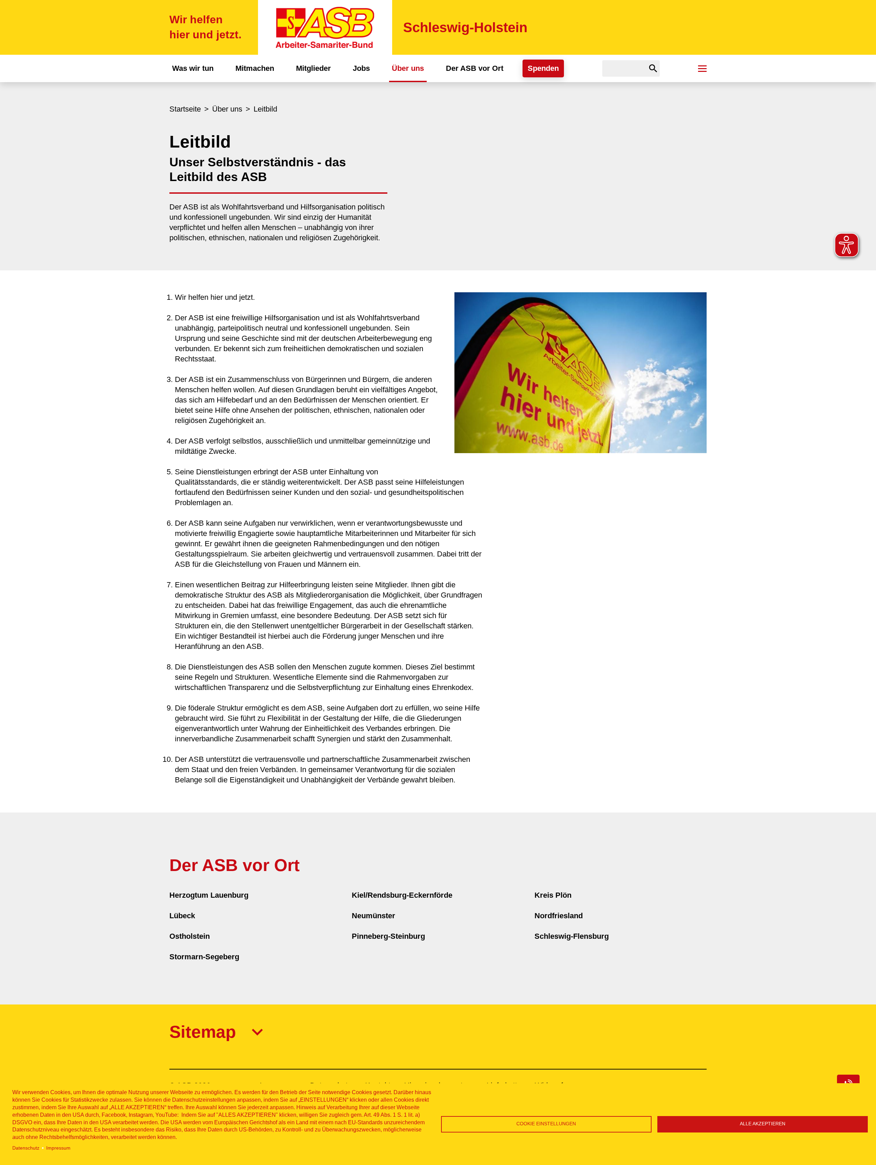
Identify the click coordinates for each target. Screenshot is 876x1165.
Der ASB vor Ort (474, 68)
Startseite (185, 109)
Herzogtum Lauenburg (208, 895)
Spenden (543, 68)
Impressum (58, 1148)
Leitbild (265, 109)
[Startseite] (325, 27)
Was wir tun (193, 68)
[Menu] (702, 68)
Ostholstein (189, 936)
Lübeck (182, 915)
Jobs (361, 68)
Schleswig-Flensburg (571, 936)
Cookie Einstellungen (546, 1123)
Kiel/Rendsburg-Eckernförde (402, 895)
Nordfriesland (558, 915)
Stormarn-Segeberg (204, 956)
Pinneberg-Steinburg (388, 936)
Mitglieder (313, 68)
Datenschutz (25, 1148)
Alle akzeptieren (762, 1123)
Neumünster (373, 915)
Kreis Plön (552, 895)
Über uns (408, 68)
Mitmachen (254, 68)
